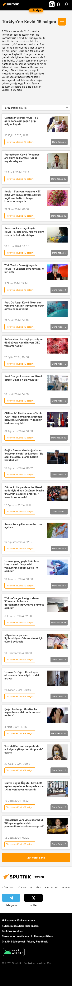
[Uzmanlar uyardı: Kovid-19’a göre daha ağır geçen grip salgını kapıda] (57, 124)
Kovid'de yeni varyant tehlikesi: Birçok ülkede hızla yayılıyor (23, 378)
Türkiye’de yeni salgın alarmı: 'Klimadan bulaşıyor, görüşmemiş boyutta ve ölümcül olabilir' (24, 603)
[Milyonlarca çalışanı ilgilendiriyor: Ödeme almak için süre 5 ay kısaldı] (57, 641)
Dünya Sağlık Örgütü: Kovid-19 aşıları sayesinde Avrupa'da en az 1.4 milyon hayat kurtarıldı (24, 786)
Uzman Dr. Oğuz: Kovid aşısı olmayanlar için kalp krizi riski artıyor (22, 675)
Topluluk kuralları (12, 931)
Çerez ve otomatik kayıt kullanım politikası (28, 936)
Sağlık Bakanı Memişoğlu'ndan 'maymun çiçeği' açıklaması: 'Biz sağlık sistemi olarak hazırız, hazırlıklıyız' (23, 455)
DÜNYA (21, 887)
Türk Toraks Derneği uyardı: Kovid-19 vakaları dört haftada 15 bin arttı (24, 269)
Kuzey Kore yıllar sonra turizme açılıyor (23, 526)
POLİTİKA (35, 887)
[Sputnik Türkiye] (11, 6)
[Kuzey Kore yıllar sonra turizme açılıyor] (57, 530)
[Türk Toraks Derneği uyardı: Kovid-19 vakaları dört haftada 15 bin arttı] (57, 271)
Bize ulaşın (32, 926)
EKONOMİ (51, 887)
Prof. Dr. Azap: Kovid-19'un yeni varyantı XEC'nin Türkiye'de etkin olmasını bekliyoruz (24, 306)
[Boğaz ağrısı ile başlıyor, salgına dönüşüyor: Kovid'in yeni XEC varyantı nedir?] (57, 346)
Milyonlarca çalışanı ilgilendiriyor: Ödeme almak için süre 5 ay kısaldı (23, 638)
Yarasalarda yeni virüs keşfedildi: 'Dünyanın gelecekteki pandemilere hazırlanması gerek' (24, 823)
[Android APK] (14, 952)
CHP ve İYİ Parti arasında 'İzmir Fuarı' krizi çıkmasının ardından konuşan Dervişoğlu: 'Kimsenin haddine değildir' (23, 418)
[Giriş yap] (58, 4)
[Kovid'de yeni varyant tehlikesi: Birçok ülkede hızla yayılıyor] (57, 382)
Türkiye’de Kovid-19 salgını (29, 21)
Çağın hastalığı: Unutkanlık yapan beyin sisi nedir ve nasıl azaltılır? (22, 712)
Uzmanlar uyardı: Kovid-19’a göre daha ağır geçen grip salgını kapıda (21, 121)
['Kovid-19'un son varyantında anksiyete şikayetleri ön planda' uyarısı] (57, 752)
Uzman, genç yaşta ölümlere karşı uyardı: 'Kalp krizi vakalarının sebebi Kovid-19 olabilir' (21, 566)
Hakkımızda (9, 920)
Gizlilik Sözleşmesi (13, 941)
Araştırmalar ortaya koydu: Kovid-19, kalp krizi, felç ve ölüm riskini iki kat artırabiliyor (24, 232)
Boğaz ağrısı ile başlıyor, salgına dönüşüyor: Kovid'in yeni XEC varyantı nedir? (23, 343)
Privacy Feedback (37, 941)
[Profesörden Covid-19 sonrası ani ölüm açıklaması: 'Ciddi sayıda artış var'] (57, 161)
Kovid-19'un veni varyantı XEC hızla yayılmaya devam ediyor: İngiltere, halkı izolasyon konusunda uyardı (22, 196)
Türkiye (7, 887)
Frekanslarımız (26, 920)
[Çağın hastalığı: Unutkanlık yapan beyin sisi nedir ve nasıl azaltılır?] (57, 715)
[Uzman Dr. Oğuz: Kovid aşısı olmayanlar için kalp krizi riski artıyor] (57, 678)
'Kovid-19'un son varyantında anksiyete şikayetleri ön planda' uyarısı (23, 749)
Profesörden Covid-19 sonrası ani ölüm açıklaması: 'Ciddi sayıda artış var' (22, 158)
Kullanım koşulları (13, 926)
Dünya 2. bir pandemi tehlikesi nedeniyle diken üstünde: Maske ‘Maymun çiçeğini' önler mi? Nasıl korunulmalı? (24, 492)
